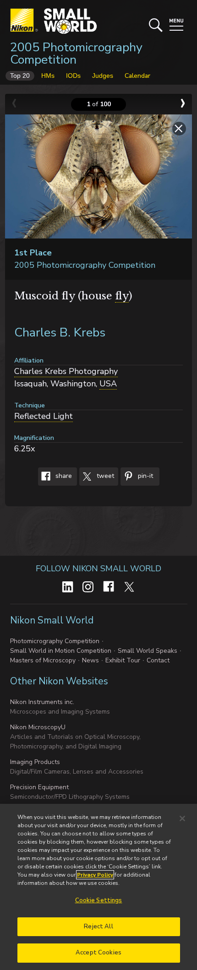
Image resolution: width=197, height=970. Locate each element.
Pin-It (144, 476)
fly (122, 296)
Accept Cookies (98, 952)
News (90, 660)
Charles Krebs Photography (66, 371)
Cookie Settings (98, 900)
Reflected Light (43, 416)
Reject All (98, 926)
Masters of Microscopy (43, 660)
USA (108, 383)
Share (63, 476)
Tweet (104, 476)
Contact (158, 660)
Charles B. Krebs (59, 332)
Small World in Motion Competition (60, 650)
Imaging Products (35, 762)
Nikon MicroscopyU (38, 727)
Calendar (137, 75)
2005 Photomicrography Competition (76, 53)
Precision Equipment (39, 787)
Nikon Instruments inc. (42, 702)
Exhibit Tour (122, 660)
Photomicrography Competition (54, 641)
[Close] (182, 818)
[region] (98, 887)
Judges (102, 75)
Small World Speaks (147, 650)
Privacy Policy (95, 874)
